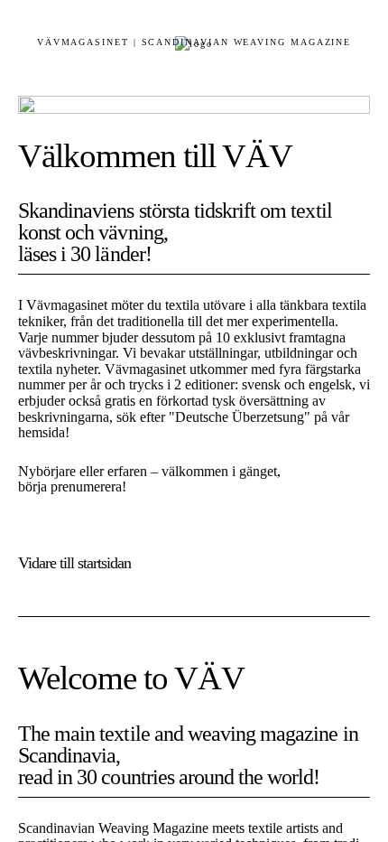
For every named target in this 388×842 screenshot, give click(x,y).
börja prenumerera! (72, 486)
